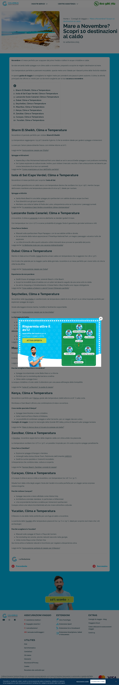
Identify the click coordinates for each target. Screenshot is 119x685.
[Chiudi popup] (101, 318)
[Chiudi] (116, 682)
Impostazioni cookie (82, 681)
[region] (59, 681)
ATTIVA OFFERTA (34, 340)
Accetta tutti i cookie (98, 681)
